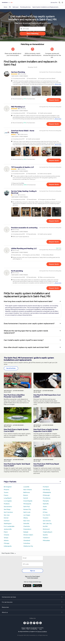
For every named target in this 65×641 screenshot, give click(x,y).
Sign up (32, 570)
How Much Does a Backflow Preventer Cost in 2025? (14, 396)
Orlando (6, 535)
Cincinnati (26, 538)
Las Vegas (26, 515)
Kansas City (27, 509)
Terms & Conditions (42, 631)
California (28, 628)
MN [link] (10, 7)
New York (26, 521)
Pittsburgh (46, 495)
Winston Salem (28, 535)
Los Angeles (8, 501)
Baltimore (26, 492)
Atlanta (6, 540)
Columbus (26, 543)
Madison (45, 538)
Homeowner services (9, 597)
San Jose (7, 515)
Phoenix (6, 489)
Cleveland (26, 540)
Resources (5, 607)
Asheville (26, 523)
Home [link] (5, 7)
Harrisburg (46, 489)
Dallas (45, 509)
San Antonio (47, 521)
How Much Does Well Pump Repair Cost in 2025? (46, 465)
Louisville (26, 487)
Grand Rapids (27, 501)
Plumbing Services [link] (25, 7)
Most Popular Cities (8, 553)
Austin (45, 506)
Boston (25, 495)
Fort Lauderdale (9, 526)
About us (5, 612)
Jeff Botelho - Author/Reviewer (14, 390)
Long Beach (7, 498)
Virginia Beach (47, 532)
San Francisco (8, 512)
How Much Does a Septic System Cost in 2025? (16, 430)
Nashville (46, 504)
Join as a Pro (53, 2)
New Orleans (27, 489)
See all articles (11, 368)
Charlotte (26, 526)
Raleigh (25, 532)
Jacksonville (8, 529)
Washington (7, 523)
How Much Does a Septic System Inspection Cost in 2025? (45, 430)
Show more (58, 84)
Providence (46, 498)
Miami (6, 532)
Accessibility (40, 628)
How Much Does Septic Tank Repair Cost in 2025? (17, 465)
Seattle (45, 535)
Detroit (25, 498)
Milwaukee (46, 540)
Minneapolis (27, 504)
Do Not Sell (34, 628)
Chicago (6, 543)
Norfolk (45, 526)
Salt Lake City (47, 523)
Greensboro (27, 529)
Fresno (6, 495)
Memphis (46, 501)
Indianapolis (7, 546)
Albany (25, 518)
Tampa (6, 538)
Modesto (7, 504)
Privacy (23, 628)
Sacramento (8, 506)
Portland (46, 487)
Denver (6, 518)
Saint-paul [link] (15, 7)
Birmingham (8, 487)
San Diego (7, 509)
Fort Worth (46, 515)
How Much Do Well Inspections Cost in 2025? (47, 396)
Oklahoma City (28, 546)
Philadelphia (47, 492)
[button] (16, 91)
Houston (45, 518)
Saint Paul (26, 506)
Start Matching (32, 34)
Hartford (6, 521)
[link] (32, 74)
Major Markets (10, 481)
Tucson (6, 492)
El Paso (45, 512)
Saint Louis (26, 512)
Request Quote (54, 100)
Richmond (46, 529)
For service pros (7, 602)
